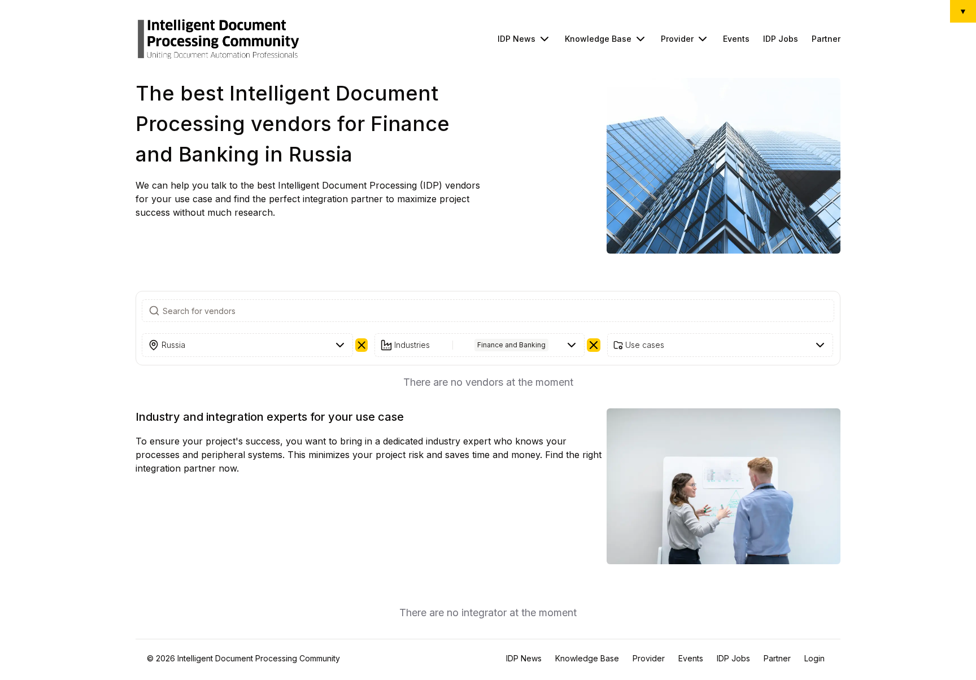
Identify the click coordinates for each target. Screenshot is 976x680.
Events (736, 38)
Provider (677, 38)
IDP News (516, 38)
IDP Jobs (780, 38)
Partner (826, 38)
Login (814, 658)
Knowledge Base (598, 38)
